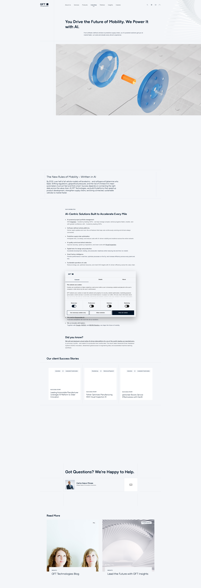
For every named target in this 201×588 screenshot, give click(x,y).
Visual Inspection (110, 245)
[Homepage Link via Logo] (44, 5)
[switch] (91, 306)
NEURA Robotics (94, 325)
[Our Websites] (151, 4)
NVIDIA (83, 325)
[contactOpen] (131, 484)
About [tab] (124, 279)
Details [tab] (100, 279)
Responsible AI (79, 317)
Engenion (73, 222)
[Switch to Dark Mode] (159, 5)
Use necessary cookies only (78, 312)
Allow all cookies (123, 312)
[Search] (147, 4)
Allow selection (100, 312)
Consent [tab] (77, 279)
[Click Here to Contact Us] (155, 5)
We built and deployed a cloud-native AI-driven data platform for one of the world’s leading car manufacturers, (100, 341)
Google (78, 325)
